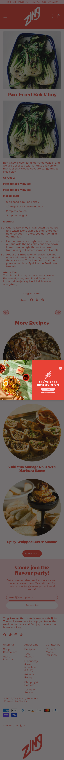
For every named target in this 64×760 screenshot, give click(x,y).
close (61, 368)
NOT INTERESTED (48, 392)
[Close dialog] (2, 362)
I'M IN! (48, 389)
